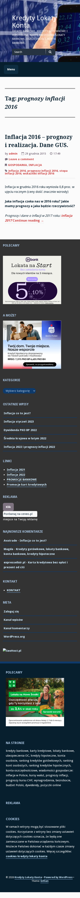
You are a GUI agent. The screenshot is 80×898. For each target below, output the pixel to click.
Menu (11, 69)
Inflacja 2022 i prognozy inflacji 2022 (29, 447)
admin (13, 153)
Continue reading (28, 221)
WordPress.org (14, 636)
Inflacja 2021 (16, 469)
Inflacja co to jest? (17, 413)
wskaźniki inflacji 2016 (38, 173)
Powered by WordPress (58, 877)
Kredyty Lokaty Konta (34, 21)
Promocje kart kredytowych (27, 484)
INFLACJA (35, 165)
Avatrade (10, 540)
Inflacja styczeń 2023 (19, 421)
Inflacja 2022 (16, 474)
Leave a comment (21, 159)
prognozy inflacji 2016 (42, 171)
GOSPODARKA (17, 165)
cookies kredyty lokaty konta (26, 856)
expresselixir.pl (14, 562)
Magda (8, 549)
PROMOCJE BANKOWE (22, 479)
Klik (8, 507)
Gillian (44, 880)
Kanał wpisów (13, 620)
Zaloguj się (11, 611)
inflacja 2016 (17, 171)
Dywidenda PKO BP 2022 (20, 430)
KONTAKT (13, 590)
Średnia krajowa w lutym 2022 (25, 438)
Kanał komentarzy (17, 628)
